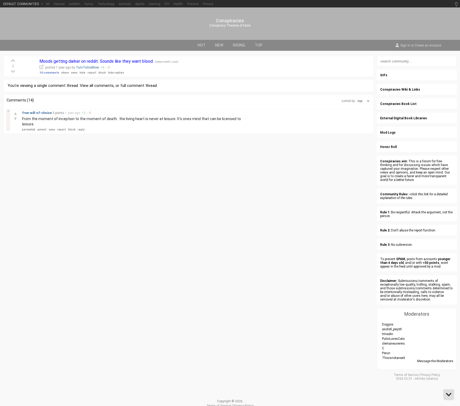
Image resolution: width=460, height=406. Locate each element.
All (48, 4)
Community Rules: (394, 194)
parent (42, 129)
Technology (105, 4)
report (92, 72)
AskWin (74, 4)
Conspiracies (230, 20)
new (219, 45)
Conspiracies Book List (398, 104)
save (74, 72)
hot (202, 45)
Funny (88, 4)
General (59, 4)
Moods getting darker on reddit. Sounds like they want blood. (97, 61)
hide (82, 72)
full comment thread (138, 85)
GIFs (383, 75)
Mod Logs (388, 132)
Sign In (405, 46)
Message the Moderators (435, 361)
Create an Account (428, 46)
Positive (193, 4)
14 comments (49, 72)
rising (239, 45)
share (65, 72)
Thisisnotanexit (393, 358)
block (102, 72)
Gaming (154, 4)
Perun (386, 353)
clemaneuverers (393, 343)
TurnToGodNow (87, 67)
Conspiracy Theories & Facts (230, 25)
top (258, 45)
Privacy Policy (430, 375)
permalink (28, 129)
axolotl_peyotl (392, 329)
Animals (125, 4)
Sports (140, 4)
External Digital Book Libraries (403, 118)
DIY (167, 4)
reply (81, 129)
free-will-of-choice (37, 113)
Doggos (387, 324)
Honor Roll (388, 147)
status (432, 378)
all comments (101, 85)
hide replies (116, 72)
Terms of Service (406, 375)
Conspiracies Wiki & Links (400, 89)
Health (178, 4)
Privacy (208, 4)
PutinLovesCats (393, 339)
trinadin (387, 334)
